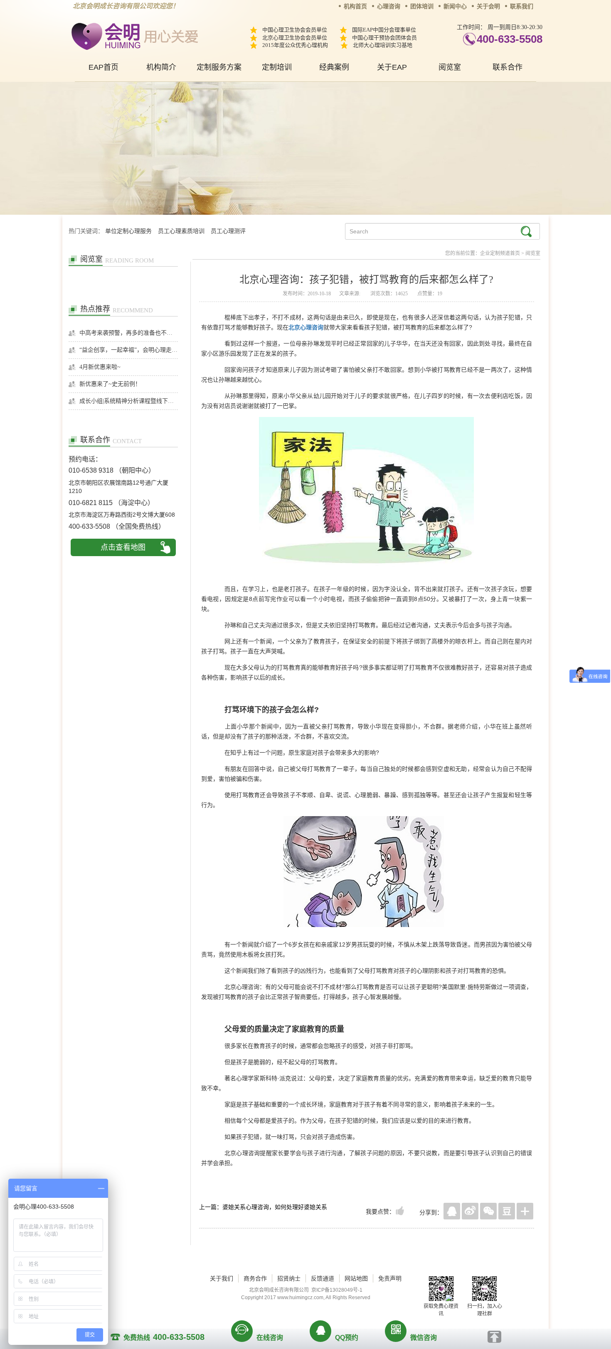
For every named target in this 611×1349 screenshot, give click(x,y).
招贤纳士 (289, 1278)
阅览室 (450, 67)
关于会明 (488, 6)
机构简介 (161, 67)
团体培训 (422, 6)
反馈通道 (322, 1278)
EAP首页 (103, 67)
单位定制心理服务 (128, 231)
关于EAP (392, 67)
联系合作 (507, 67)
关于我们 (221, 1278)
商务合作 (255, 1278)
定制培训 (277, 67)
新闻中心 (455, 6)
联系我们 (521, 6)
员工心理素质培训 (181, 231)
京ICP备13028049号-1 (336, 1290)
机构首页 (355, 6)
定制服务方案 (219, 67)
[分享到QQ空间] (451, 1211)
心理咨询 (388, 6)
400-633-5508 (509, 39)
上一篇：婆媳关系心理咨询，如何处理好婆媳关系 (263, 1207)
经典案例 (334, 67)
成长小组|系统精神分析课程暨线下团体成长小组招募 (128, 401)
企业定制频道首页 (500, 253)
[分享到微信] (488, 1211)
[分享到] (525, 1211)
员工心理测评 (228, 231)
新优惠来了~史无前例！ (110, 384)
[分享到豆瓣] (506, 1211)
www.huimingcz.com (300, 1297)
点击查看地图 (123, 547)
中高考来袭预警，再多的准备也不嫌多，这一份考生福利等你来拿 (128, 333)
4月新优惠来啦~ (100, 367)
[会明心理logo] (133, 35)
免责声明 (390, 1278)
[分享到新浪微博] (470, 1211)
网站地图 (356, 1278)
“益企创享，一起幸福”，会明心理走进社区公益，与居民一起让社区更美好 (128, 350)
